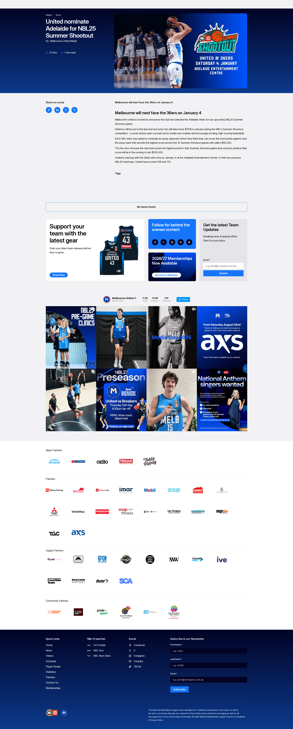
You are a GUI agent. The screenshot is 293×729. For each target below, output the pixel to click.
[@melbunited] (107, 299)
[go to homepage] (64, 713)
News (58, 15)
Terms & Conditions (236, 717)
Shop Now (59, 274)
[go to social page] (155, 242)
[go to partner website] (54, 461)
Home (49, 15)
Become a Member (166, 275)
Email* (206, 260)
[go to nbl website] (52, 712)
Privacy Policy (156, 720)
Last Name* (176, 659)
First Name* (176, 645)
